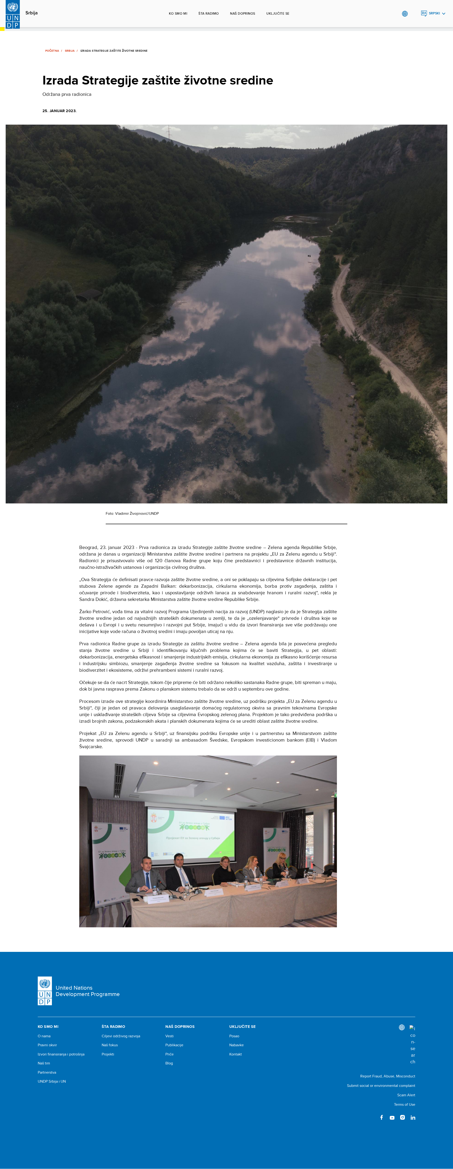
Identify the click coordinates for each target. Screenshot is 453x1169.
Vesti (169, 1036)
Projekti (108, 1054)
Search (414, 14)
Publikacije (174, 1045)
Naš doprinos (242, 13)
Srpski (434, 13)
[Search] (412, 1045)
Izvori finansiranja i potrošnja (61, 1054)
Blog (169, 1063)
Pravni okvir (47, 1045)
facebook (381, 1117)
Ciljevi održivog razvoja (121, 1036)
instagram (402, 1117)
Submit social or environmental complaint (381, 1085)
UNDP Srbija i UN (52, 1081)
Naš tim (44, 1063)
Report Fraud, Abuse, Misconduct (387, 1076)
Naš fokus (110, 1045)
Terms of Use (404, 1104)
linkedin (413, 1117)
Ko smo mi (178, 13)
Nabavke (236, 1045)
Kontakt (235, 1054)
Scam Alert (406, 1095)
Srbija (31, 13)
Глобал (405, 14)
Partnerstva (47, 1072)
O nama (44, 1036)
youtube (392, 1117)
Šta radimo (208, 13)
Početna (52, 50)
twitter (371, 1117)
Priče (169, 1054)
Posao (234, 1036)
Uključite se (277, 13)
